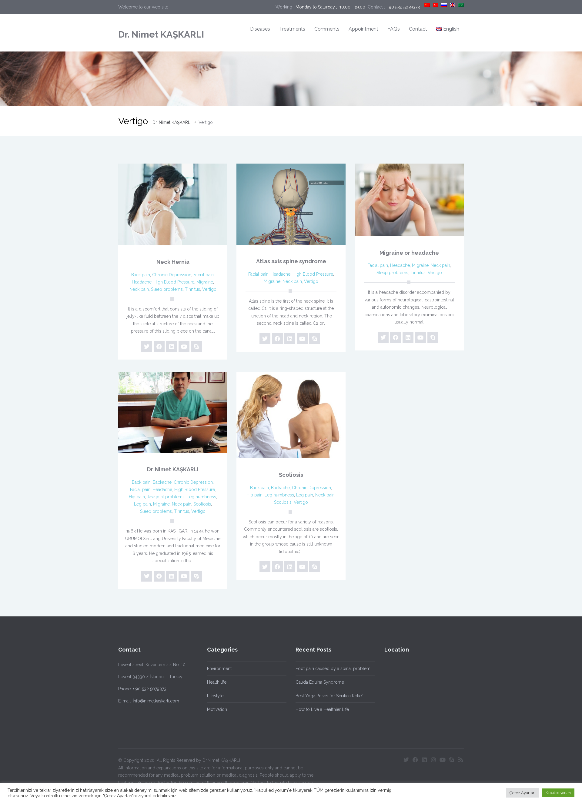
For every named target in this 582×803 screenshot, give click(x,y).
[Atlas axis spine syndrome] (291, 204)
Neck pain (139, 289)
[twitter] (146, 346)
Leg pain (142, 504)
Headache (142, 282)
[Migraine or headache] (409, 200)
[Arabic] (461, 5)
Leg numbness (201, 496)
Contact (418, 29)
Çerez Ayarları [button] (522, 793)
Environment (219, 668)
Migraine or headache (409, 253)
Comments (327, 29)
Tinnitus (192, 289)
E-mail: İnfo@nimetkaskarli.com (148, 700)
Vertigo (209, 289)
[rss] (461, 760)
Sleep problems (167, 289)
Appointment (363, 29)
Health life (216, 682)
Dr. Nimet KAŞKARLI (161, 34)
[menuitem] (448, 29)
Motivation (217, 709)
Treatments (292, 29)
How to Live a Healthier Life (322, 709)
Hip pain (137, 496)
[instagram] (433, 760)
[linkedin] (171, 346)
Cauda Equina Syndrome (320, 682)
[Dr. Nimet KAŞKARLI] (172, 412)
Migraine (204, 282)
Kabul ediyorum (558, 793)
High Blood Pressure (174, 282)
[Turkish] (435, 5)
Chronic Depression (171, 274)
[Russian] (444, 5)
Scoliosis (202, 504)
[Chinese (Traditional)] (427, 5)
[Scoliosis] (291, 415)
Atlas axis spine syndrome (291, 261)
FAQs (393, 29)
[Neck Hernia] (172, 204)
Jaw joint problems (166, 496)
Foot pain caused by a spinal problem (333, 668)
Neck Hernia (172, 262)
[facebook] (159, 346)
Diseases (260, 29)
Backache (162, 482)
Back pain (140, 274)
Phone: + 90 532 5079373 (142, 688)
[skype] (196, 346)
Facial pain (203, 274)
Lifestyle (215, 695)
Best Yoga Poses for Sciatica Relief (329, 695)
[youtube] (184, 346)
